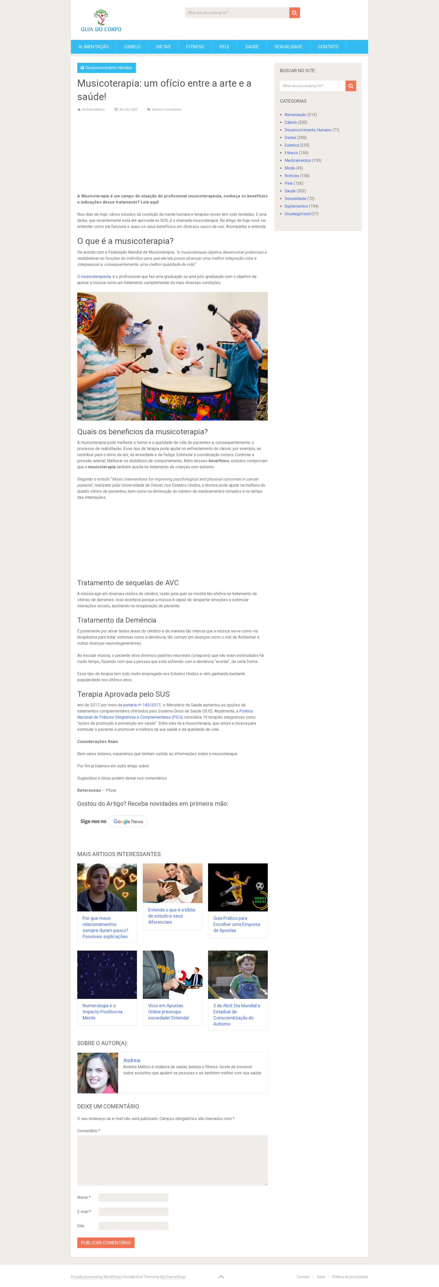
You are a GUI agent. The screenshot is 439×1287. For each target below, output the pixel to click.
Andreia (131, 1060)
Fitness (195, 46)
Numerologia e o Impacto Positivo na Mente (102, 1011)
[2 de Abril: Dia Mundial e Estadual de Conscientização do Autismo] (238, 975)
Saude (252, 46)
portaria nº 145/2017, (142, 705)
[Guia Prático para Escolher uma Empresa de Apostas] (238, 887)
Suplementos (296, 206)
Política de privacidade (350, 1277)
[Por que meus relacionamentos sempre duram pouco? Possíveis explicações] (107, 887)
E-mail (84, 1211)
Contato (328, 46)
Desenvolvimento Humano (108, 67)
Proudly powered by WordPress (96, 1277)
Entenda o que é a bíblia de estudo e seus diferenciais (171, 916)
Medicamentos (298, 160)
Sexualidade (288, 46)
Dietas (163, 46)
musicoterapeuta (96, 276)
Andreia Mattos (93, 109)
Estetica (292, 145)
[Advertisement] (172, 153)
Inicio (321, 1277)
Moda (290, 168)
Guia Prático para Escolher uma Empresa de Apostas (236, 924)
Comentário (88, 1130)
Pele (225, 46)
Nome (84, 1197)
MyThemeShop (172, 1277)
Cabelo (132, 46)
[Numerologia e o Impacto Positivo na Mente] (107, 975)
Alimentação (94, 46)
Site (80, 1225)
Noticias (292, 175)
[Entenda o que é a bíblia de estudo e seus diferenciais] (172, 883)
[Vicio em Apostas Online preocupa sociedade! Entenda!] (172, 975)
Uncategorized (297, 213)
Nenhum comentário (167, 109)
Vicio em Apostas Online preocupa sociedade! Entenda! (168, 1011)
